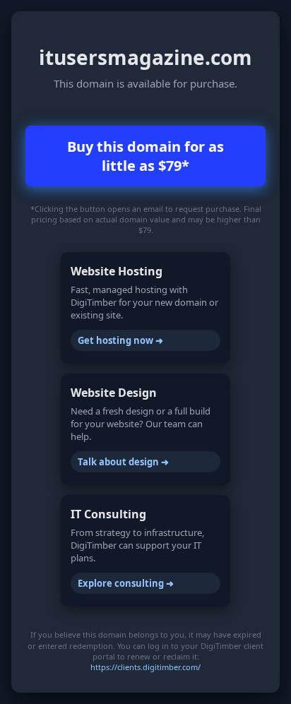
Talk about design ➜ (123, 461)
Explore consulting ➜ (126, 583)
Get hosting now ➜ (120, 340)
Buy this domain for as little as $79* (145, 156)
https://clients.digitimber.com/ (145, 667)
